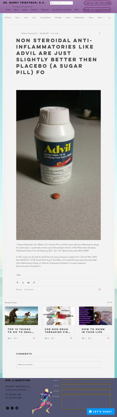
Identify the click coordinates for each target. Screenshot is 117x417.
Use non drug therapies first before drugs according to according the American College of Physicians (58, 330)
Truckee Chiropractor (23, 7)
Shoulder (58, 18)
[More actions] (99, 33)
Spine (17, 18)
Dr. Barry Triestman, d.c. (24, 2)
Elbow (91, 18)
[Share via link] (34, 282)
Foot (34, 18)
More (100, 18)
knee (26, 18)
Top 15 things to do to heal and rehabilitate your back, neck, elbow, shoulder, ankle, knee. (20, 330)
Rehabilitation (79, 18)
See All (109, 302)
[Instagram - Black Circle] (12, 408)
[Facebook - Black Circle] (7, 408)
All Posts (8, 18)
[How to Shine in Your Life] (95, 316)
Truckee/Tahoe (45, 18)
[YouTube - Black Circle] (16, 408)
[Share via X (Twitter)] (23, 282)
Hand (68, 18)
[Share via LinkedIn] (28, 282)
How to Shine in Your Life (93, 330)
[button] (109, 18)
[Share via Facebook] (17, 282)
